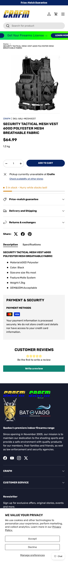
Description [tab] (10, 244)
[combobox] (34, 25)
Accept (32, 538)
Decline (32, 547)
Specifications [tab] (32, 244)
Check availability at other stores (26, 178)
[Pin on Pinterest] (29, 234)
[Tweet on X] (15, 234)
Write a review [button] (34, 368)
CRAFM (6, 118)
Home (6, 44)
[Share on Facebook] (22, 234)
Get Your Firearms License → (26, 35)
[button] (56, 14)
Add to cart (45, 163)
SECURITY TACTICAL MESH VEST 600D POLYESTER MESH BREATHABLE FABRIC (28, 47)
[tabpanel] (34, 270)
